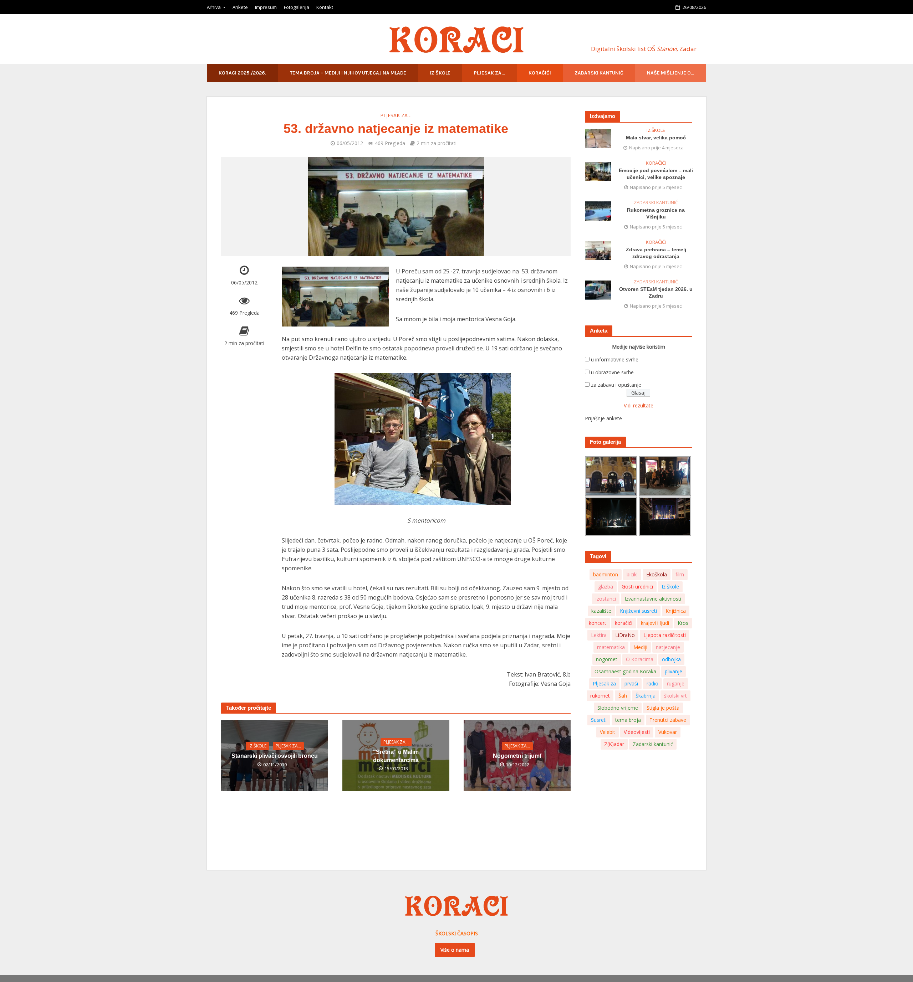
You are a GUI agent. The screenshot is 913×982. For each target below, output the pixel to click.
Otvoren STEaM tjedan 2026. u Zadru (656, 292)
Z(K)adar (614, 744)
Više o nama (454, 949)
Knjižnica (675, 610)
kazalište (601, 610)
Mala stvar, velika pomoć (656, 137)
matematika (611, 647)
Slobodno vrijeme (617, 707)
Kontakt (324, 7)
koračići (623, 622)
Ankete (240, 7)
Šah (622, 695)
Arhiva (214, 7)
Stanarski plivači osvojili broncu (274, 756)
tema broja (628, 719)
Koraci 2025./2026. (242, 73)
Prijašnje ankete (603, 418)
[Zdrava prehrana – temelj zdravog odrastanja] (598, 250)
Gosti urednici (637, 586)
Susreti (599, 719)
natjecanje (668, 647)
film (679, 574)
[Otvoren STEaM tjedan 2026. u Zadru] (598, 289)
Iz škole (440, 73)
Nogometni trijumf (517, 756)
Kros (683, 622)
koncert (597, 622)
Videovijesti (637, 732)
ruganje (675, 683)
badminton (605, 574)
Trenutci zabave (667, 719)
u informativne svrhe (614, 359)
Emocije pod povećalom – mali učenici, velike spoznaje (656, 174)
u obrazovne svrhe (612, 372)
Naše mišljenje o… (670, 73)
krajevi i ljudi (655, 622)
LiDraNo (625, 635)
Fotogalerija (296, 7)
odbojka (671, 659)
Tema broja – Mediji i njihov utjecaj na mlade (348, 73)
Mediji (640, 647)
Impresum (266, 7)
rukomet (600, 695)
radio (652, 683)
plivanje (673, 671)
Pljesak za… (489, 73)
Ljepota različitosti (664, 635)
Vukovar (667, 732)
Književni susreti (638, 610)
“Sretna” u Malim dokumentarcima (396, 756)
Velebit (607, 732)
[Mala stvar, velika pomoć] (598, 138)
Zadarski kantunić (599, 73)
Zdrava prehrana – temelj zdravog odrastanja (656, 253)
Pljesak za (604, 683)
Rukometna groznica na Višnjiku (656, 213)
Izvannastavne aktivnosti (652, 598)
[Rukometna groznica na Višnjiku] (598, 210)
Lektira (599, 635)
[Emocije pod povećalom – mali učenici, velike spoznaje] (598, 171)
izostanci (606, 598)
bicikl (632, 574)
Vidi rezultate (638, 405)
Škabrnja (646, 695)
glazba (605, 586)
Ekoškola (656, 574)
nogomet (606, 659)
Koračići (540, 73)
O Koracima (639, 659)
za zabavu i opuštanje (616, 384)
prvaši (631, 683)
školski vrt (675, 695)
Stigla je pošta (663, 707)
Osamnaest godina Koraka (625, 671)
